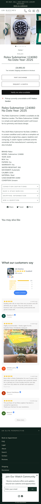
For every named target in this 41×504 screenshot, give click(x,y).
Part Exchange (20, 77)
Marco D (9, 412)
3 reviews (9, 369)
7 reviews (9, 394)
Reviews (5, 459)
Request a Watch (20, 84)
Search (4, 452)
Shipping (17, 70)
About (4, 449)
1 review (9, 317)
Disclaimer (5, 470)
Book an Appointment (9, 438)
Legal (3, 445)
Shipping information (14, 195)
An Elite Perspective (13, 430)
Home (20, 50)
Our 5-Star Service (13, 191)
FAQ (3, 441)
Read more (7, 386)
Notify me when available (20, 92)
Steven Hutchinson (13, 392)
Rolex (20, 54)
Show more (20, 420)
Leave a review (20, 293)
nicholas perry (11, 368)
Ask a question (11, 200)
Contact (4, 456)
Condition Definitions (15, 186)
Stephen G (10, 315)
